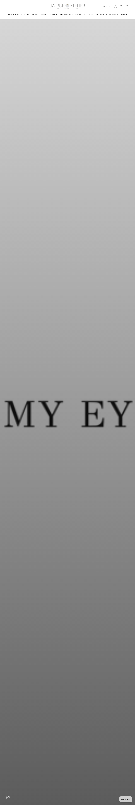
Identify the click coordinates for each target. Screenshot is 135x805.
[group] (67, 412)
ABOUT (124, 15)
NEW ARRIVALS (15, 15)
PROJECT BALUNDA (84, 15)
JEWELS (44, 15)
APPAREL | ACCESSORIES (61, 15)
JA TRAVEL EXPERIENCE (107, 15)
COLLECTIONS (31, 15)
